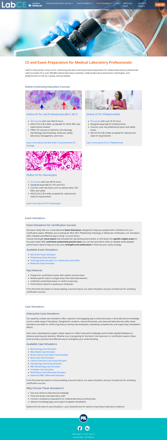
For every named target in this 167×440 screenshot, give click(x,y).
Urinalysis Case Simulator (42, 369)
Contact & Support (142, 4)
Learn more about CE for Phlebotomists (104, 142)
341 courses (36, 121)
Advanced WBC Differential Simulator (47, 375)
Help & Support (77, 434)
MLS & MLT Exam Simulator (43, 254)
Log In (160, 4)
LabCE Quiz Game (127, 4)
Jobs (117, 3)
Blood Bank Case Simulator (42, 352)
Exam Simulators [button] (84, 3)
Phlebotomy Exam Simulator (43, 257)
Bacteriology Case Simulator (43, 349)
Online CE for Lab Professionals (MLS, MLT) (52, 114)
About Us (92, 434)
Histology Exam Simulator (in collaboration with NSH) (55, 260)
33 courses (95, 121)
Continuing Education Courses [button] (59, 3)
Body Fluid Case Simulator (42, 357)
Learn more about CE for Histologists (44, 203)
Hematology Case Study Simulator (46, 363)
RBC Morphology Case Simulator (45, 366)
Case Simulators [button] (103, 3)
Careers (85, 434)
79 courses (35, 182)
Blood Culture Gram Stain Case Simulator (49, 354)
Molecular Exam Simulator (42, 263)
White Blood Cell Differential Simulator (48, 372)
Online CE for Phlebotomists (103, 114)
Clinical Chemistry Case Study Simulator (48, 360)
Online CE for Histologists (42, 175)
